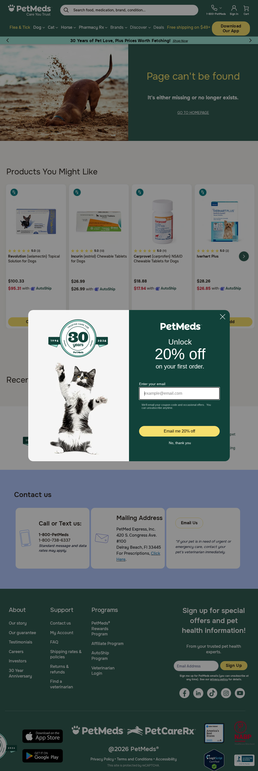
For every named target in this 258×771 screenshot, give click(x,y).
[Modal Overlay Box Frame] (129, 385)
